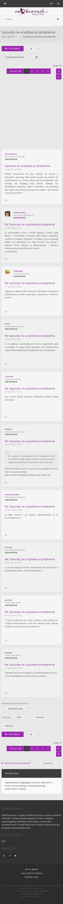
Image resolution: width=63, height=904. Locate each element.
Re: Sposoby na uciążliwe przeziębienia (30, 224)
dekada (8, 429)
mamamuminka (12, 494)
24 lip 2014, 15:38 (13, 339)
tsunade (8, 547)
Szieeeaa (9, 376)
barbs (7, 323)
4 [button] (42, 71)
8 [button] (58, 71)
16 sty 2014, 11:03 (13, 227)
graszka (8, 600)
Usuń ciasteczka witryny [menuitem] (31, 873)
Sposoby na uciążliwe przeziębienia (28, 32)
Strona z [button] (15, 71)
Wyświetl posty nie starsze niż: (15, 706)
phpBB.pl (46, 891)
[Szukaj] (58, 19)
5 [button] (48, 71)
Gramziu (39, 888)
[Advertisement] (31, 116)
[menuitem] (58, 3)
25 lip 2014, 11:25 (13, 391)
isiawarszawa (19, 212)
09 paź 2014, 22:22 (13, 615)
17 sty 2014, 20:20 (13, 286)
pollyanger (18, 271)
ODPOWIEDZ (14, 48)
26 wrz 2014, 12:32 (13, 562)
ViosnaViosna (11, 154)
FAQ (3, 841)
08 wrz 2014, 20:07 (13, 444)
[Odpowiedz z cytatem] (6, 200)
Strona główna (31, 869)
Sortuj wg (11, 717)
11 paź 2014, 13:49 (13, 668)
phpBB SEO (38, 893)
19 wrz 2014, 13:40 (13, 510)
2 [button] (32, 71)
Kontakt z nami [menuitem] (31, 877)
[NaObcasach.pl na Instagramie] (4, 855)
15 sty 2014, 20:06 (13, 169)
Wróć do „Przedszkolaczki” (18, 763)
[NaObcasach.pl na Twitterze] (15, 855)
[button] (58, 76)
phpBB (26, 885)
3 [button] (37, 71)
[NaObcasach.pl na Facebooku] (9, 855)
